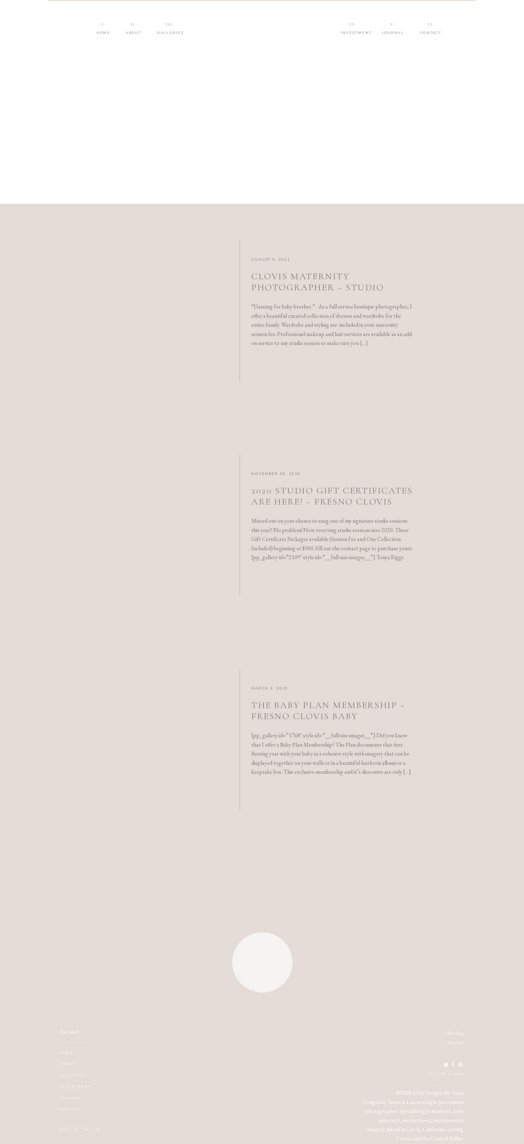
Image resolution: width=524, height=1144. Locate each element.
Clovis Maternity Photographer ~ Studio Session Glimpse (317, 287)
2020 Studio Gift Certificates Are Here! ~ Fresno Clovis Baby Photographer (331, 501)
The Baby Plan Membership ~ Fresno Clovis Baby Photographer (328, 716)
